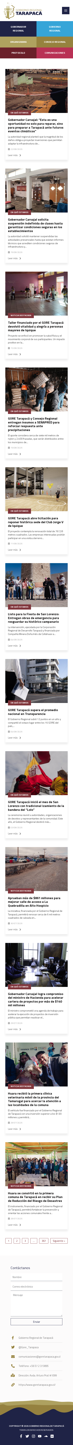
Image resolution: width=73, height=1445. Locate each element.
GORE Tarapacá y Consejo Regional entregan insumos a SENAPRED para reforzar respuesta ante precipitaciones (34, 424)
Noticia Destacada (21, 315)
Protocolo (18, 53)
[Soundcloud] (46, 1436)
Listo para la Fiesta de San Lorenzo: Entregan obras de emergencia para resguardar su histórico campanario (33, 618)
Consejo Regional (55, 42)
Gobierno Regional (55, 28)
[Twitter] (27, 1436)
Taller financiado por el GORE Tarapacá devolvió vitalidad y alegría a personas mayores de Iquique (36, 326)
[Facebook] (21, 1436)
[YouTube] (39, 1436)
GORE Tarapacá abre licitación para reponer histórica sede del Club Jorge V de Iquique (35, 522)
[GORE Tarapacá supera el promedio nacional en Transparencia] (36, 681)
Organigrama (18, 42)
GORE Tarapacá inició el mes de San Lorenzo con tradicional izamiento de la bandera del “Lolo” (36, 806)
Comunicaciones (55, 53)
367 (44, 1241)
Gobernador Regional (18, 28)
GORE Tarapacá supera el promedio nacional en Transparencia (33, 712)
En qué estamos (19, 112)
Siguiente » (59, 1241)
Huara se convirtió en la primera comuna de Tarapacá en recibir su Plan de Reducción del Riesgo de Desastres (35, 1197)
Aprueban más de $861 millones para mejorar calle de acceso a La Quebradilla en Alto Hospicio (34, 902)
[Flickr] (52, 1436)
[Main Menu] (65, 10)
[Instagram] (33, 1436)
